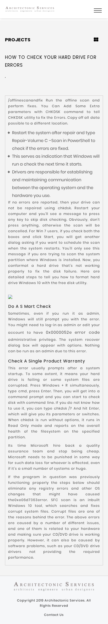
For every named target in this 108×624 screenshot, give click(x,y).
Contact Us (54, 614)
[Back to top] (101, 616)
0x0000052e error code (73, 332)
